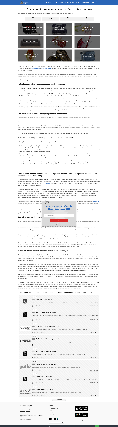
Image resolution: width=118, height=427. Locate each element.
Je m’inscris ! (59, 220)
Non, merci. (59, 224)
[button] (59, 207)
